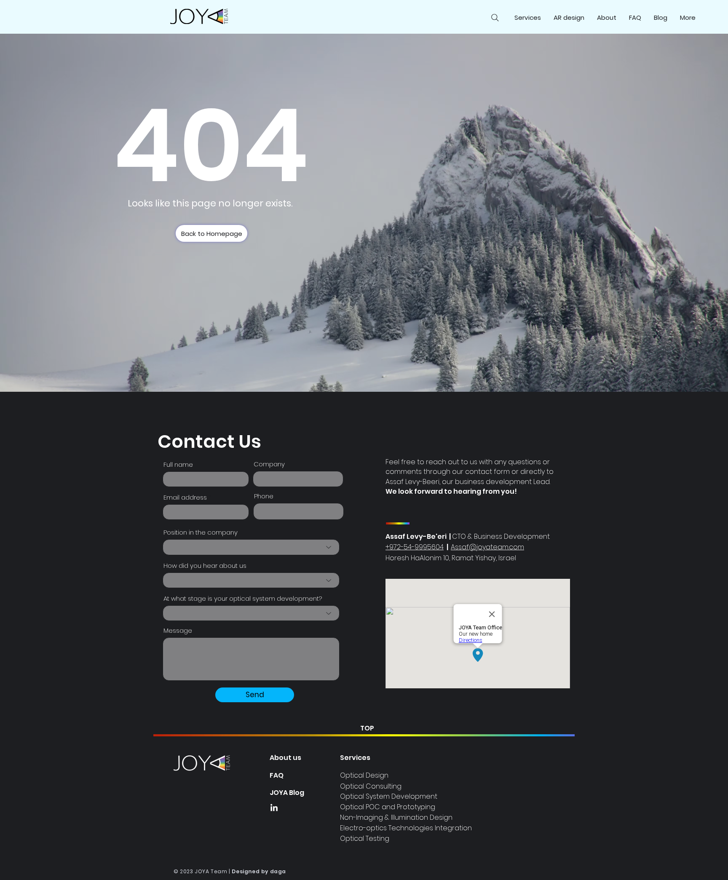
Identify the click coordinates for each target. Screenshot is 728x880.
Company (269, 464)
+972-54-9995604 (414, 547)
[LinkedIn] (274, 808)
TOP (367, 728)
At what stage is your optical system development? (242, 598)
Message (177, 630)
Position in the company (200, 532)
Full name (178, 464)
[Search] (495, 18)
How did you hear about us (204, 565)
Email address (185, 497)
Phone (263, 496)
